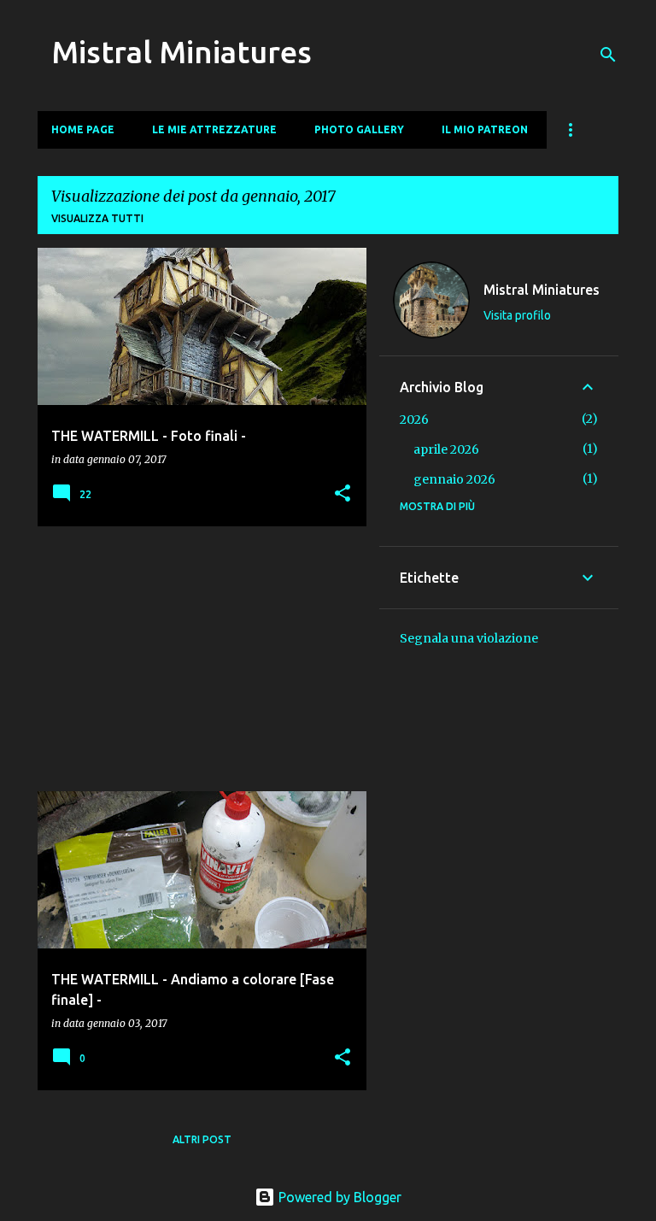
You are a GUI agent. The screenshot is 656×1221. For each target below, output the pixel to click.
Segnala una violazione (469, 638)
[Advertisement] (196, 658)
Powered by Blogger (338, 1197)
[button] (342, 494)
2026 (414, 419)
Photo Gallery (359, 129)
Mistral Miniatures (181, 51)
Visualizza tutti (97, 218)
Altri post (202, 1139)
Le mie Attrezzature (214, 129)
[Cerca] (608, 54)
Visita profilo (517, 315)
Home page (82, 129)
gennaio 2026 (454, 479)
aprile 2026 (446, 449)
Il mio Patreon (485, 129)
